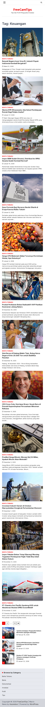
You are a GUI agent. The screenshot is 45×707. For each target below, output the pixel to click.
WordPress (34, 704)
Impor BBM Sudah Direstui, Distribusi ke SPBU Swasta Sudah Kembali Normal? (21, 160)
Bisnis (4, 680)
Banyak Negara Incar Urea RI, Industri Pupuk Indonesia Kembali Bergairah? (20, 62)
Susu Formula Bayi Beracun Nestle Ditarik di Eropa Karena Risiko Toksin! (20, 208)
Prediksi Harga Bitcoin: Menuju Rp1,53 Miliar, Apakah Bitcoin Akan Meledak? (20, 458)
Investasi (5, 688)
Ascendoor (14, 704)
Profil (4, 691)
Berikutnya (18, 623)
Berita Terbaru (7, 59)
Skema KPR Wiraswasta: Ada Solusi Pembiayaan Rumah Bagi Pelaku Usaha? (22, 111)
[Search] (41, 2)
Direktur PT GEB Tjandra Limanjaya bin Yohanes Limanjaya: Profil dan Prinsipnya (28, 644)
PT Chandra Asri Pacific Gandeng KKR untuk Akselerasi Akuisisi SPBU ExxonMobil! (20, 606)
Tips (3, 695)
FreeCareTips (22, 9)
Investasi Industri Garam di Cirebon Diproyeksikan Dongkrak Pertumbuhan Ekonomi (21, 507)
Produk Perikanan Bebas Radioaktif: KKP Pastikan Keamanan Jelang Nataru (22, 306)
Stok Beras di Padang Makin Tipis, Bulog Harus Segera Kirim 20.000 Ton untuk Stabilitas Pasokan (21, 355)
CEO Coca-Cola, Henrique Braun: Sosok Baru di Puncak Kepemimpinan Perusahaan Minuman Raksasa (21, 406)
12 (15, 623)
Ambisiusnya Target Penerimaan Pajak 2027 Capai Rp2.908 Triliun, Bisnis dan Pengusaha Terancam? (28, 657)
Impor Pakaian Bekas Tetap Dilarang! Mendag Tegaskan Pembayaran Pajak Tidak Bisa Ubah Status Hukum (20, 556)
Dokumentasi (6, 684)
